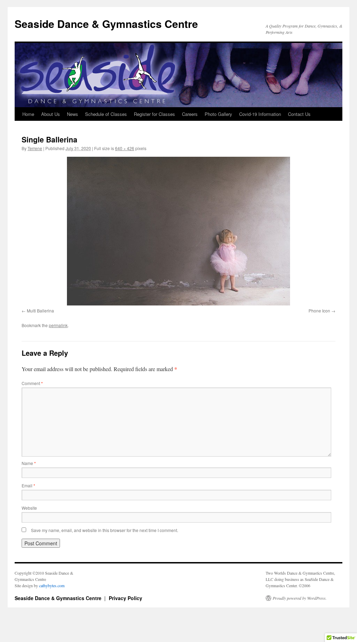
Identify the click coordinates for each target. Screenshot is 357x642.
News (72, 114)
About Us (50, 114)
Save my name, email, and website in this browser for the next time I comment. (104, 530)
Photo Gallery (218, 114)
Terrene (35, 148)
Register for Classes (154, 114)
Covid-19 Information (260, 114)
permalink (58, 325)
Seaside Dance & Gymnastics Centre (106, 23)
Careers (190, 114)
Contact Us (299, 114)
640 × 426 (124, 148)
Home (28, 114)
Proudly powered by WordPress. (300, 598)
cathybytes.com (51, 585)
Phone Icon (319, 310)
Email (28, 485)
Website (29, 508)
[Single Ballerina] (178, 231)
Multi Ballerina (40, 310)
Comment (32, 383)
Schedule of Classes (106, 114)
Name (29, 463)
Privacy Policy (125, 598)
